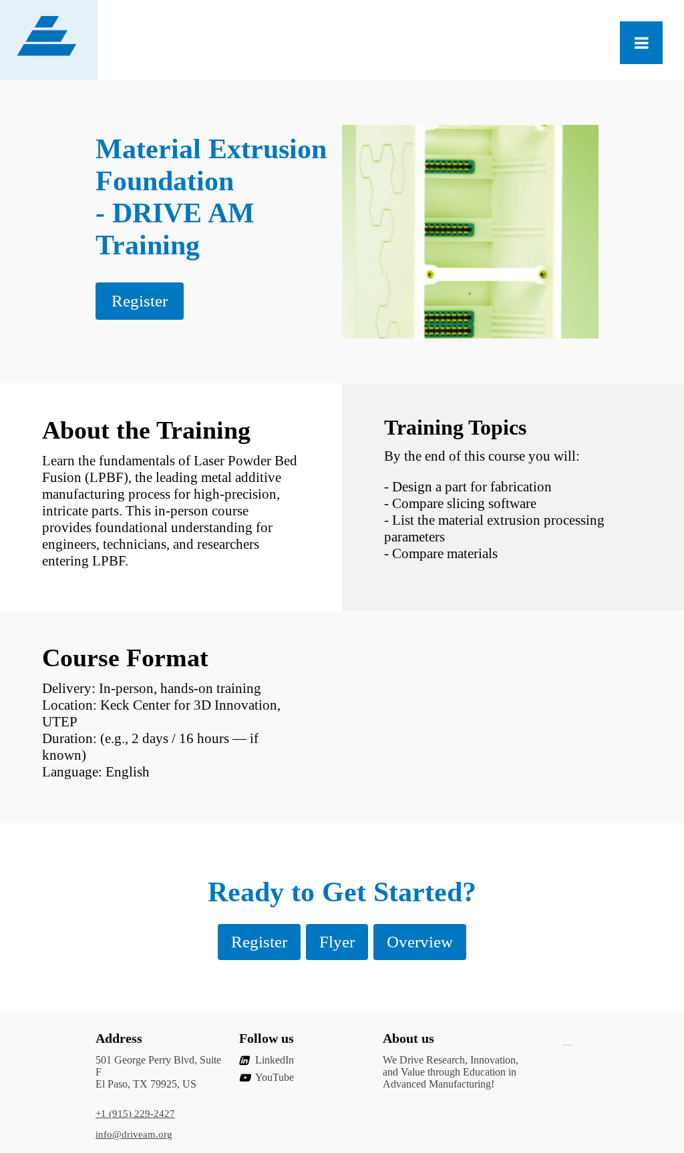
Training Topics (455, 427)
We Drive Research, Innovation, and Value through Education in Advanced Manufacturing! (450, 1072)
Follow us (266, 1038)
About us (408, 1038)
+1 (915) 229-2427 (135, 1113)
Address (119, 1038)
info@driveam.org (134, 1134)
